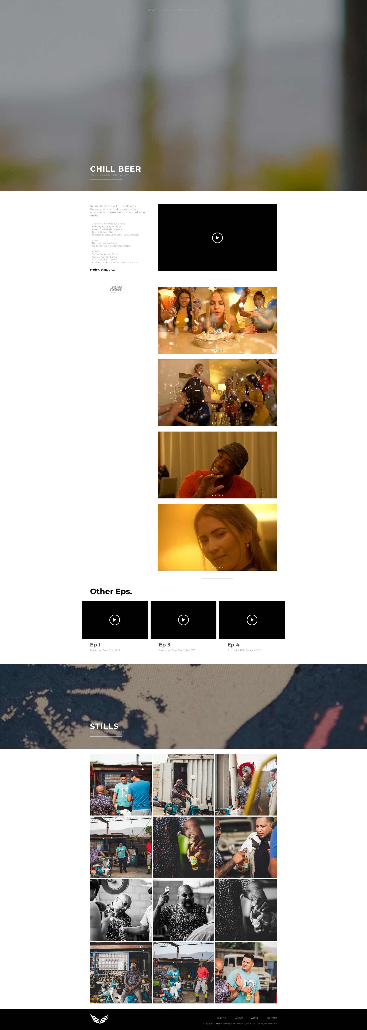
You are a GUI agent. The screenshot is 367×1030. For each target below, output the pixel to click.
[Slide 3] (219, 350)
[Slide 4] (222, 350)
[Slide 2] (215, 350)
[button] (250, 1018)
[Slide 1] (212, 350)
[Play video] (217, 238)
